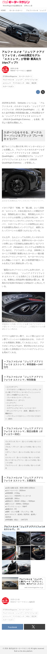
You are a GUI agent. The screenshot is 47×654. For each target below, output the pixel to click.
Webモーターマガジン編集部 (21, 71)
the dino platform (26, 651)
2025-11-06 (14, 68)
